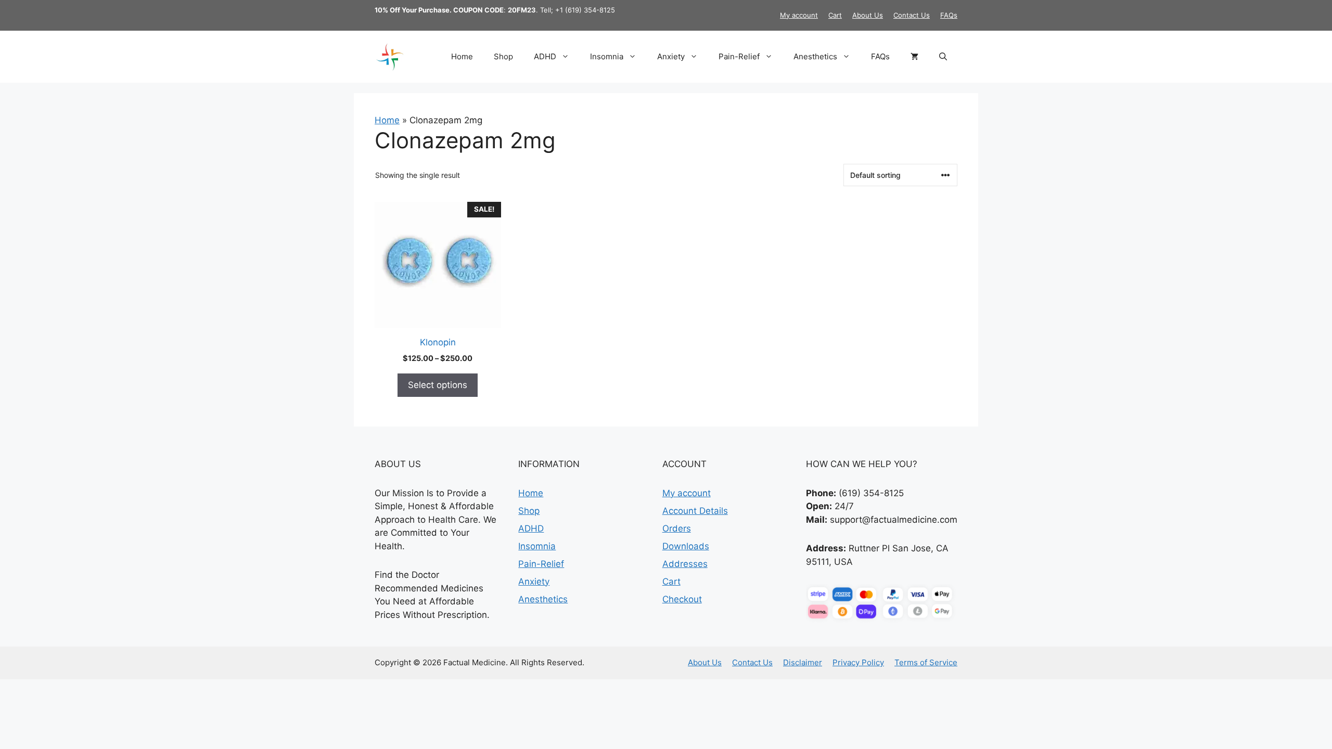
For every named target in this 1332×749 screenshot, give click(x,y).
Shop (503, 56)
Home (462, 56)
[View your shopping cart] (914, 56)
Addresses (685, 564)
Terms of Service (925, 662)
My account (799, 15)
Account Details (695, 511)
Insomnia (606, 56)
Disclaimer (802, 662)
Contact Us (911, 15)
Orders (676, 528)
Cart (835, 15)
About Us (867, 15)
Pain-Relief (739, 56)
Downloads (685, 546)
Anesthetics (815, 56)
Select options (437, 385)
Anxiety (671, 56)
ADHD (545, 56)
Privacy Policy (858, 662)
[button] (943, 56)
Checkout (682, 599)
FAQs (948, 15)
